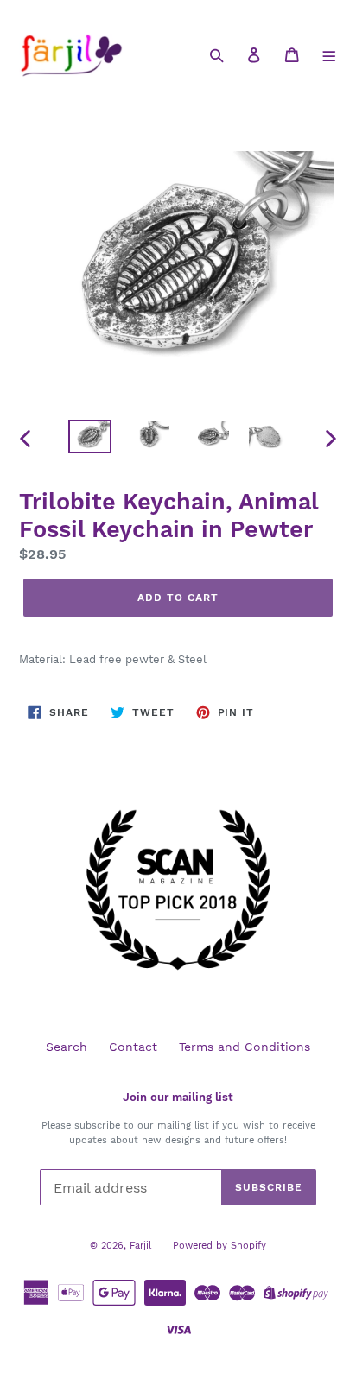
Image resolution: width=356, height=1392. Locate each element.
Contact (133, 1046)
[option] (90, 438)
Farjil (140, 1245)
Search (66, 1046)
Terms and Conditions (244, 1046)
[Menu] (329, 54)
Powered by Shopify (219, 1245)
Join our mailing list (178, 1097)
